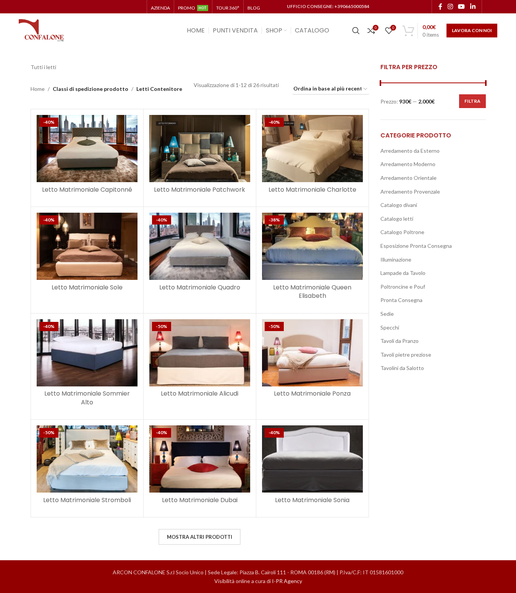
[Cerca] (356, 30)
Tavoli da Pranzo (399, 341)
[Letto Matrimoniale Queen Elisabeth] (312, 246)
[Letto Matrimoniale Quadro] (199, 246)
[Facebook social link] (440, 6)
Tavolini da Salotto (402, 368)
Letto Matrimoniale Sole (87, 287)
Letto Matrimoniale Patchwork (199, 189)
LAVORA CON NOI (472, 30)
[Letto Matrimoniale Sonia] (312, 459)
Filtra (472, 101)
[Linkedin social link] (472, 6)
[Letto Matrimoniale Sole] (87, 246)
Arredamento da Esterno (410, 150)
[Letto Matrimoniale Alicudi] (199, 352)
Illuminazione (395, 259)
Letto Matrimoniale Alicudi (199, 393)
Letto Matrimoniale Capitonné (87, 189)
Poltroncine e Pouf (402, 286)
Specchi (389, 327)
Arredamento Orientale (408, 178)
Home (38, 89)
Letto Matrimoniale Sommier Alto (87, 397)
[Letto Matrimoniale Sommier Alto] (87, 352)
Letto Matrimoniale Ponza (312, 393)
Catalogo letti (396, 218)
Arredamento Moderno (407, 164)
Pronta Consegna (401, 300)
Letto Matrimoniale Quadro (199, 287)
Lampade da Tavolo (402, 273)
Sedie (387, 313)
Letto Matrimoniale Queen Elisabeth (312, 291)
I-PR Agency (287, 581)
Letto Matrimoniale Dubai (200, 500)
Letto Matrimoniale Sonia (312, 500)
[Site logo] (42, 30)
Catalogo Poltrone (402, 232)
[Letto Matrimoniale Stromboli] (87, 459)
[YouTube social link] (461, 6)
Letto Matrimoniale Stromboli (87, 500)
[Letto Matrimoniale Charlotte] (312, 148)
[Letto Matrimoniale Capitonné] (87, 148)
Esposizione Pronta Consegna (416, 245)
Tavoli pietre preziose (405, 354)
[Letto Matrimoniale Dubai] (199, 459)
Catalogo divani (398, 205)
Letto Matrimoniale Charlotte (312, 189)
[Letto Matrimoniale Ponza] (312, 352)
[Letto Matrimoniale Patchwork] (199, 148)
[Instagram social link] (450, 6)
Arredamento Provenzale (410, 191)
